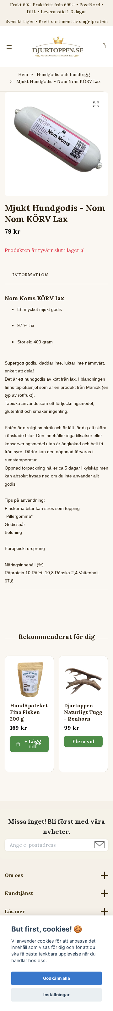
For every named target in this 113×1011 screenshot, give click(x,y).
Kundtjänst (19, 893)
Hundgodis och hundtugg (63, 74)
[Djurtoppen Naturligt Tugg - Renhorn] (83, 680)
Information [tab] (30, 275)
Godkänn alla (56, 978)
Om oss (14, 875)
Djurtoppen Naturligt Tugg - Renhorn (83, 712)
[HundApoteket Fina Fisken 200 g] (29, 680)
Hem (23, 74)
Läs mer (15, 911)
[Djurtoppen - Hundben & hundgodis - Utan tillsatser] (57, 46)
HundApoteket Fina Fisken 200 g (29, 712)
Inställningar (56, 994)
